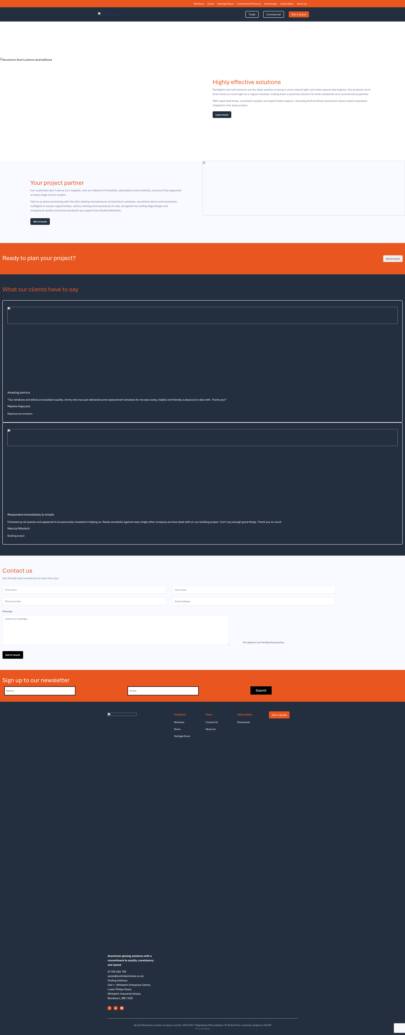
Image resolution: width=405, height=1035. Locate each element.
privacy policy (276, 642)
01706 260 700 (117, 971)
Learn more (221, 114)
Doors (210, 3)
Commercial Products (249, 3)
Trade (252, 14)
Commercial (273, 14)
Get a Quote (299, 14)
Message (7, 611)
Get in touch (40, 221)
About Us (302, 3)
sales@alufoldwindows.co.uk (126, 976)
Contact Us (212, 722)
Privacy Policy (202, 1028)
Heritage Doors (225, 3)
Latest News (287, 3)
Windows (199, 3)
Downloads (270, 3)
